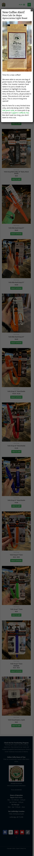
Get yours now (8, 110)
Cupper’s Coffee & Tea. (20, 113)
